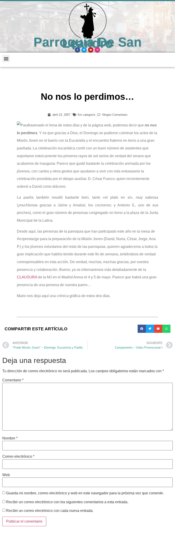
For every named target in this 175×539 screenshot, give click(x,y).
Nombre (10, 438)
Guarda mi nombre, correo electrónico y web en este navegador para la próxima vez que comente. (85, 493)
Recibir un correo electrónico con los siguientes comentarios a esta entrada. (67, 502)
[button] (6, 58)
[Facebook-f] (77, 50)
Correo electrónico (18, 456)
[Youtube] (90, 50)
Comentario (12, 380)
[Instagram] (97, 50)
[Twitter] (84, 50)
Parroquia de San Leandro (87, 43)
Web (6, 475)
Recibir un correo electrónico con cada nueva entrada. (49, 511)
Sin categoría (86, 114)
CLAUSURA (27, 277)
